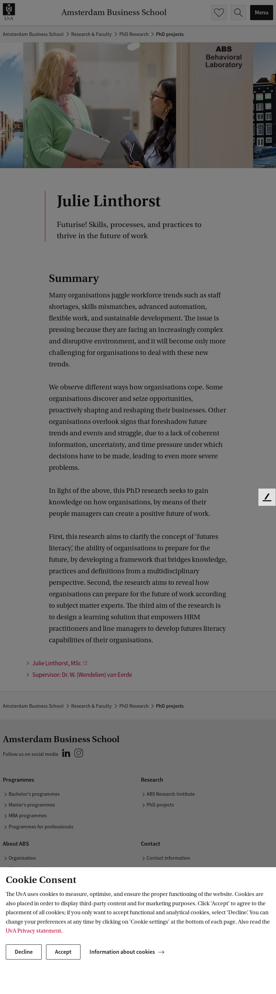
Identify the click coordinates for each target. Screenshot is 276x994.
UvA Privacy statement (33, 931)
